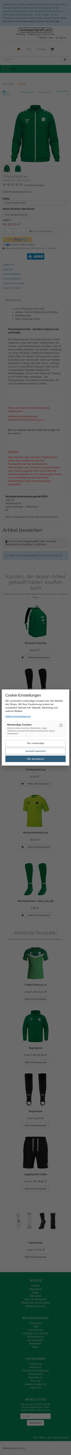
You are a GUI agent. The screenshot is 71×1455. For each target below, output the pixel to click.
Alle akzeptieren (35, 758)
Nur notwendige (35, 743)
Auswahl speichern (35, 751)
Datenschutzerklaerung (18, 716)
